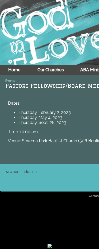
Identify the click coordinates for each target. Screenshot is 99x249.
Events (10, 81)
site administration (21, 172)
